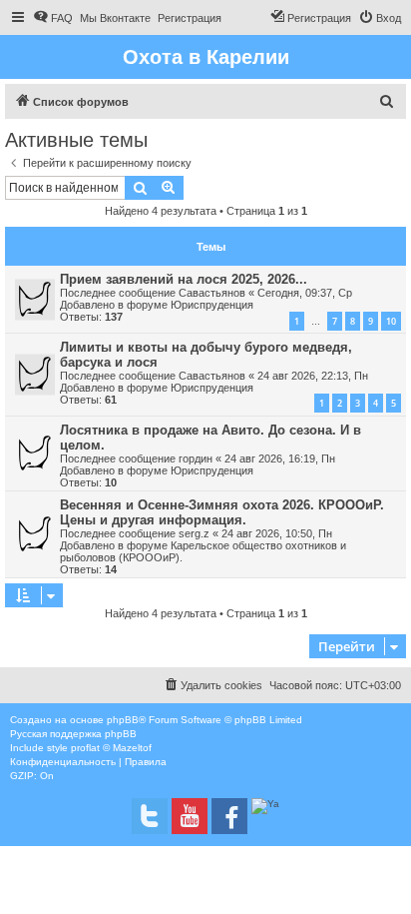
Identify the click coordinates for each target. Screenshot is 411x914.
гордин (195, 458)
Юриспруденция (212, 305)
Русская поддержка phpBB (73, 733)
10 (391, 321)
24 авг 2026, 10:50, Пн (276, 533)
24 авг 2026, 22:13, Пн (312, 376)
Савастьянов (212, 293)
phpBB (123, 719)
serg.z (194, 533)
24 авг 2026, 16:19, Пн (279, 458)
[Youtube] (189, 816)
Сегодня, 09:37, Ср (304, 293)
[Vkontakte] (150, 816)
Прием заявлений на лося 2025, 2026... (183, 279)
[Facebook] (229, 816)
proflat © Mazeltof (111, 747)
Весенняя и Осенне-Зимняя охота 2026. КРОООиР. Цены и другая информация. (222, 512)
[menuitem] (53, 18)
